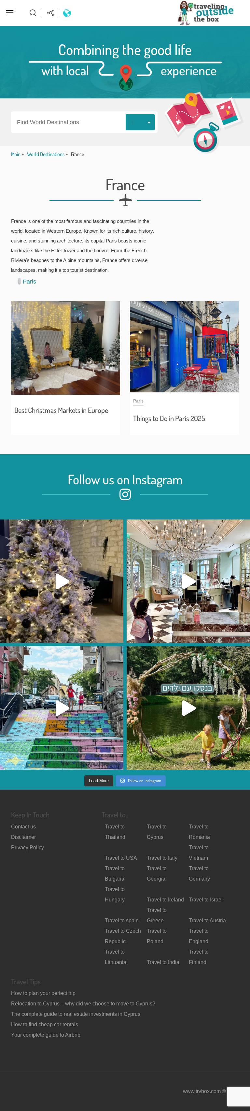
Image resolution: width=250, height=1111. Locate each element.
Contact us (23, 826)
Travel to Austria (207, 920)
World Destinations (45, 154)
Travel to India (163, 962)
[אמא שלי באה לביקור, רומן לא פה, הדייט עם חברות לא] (61, 581)
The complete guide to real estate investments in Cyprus (75, 1014)
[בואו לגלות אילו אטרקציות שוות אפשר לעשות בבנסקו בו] (188, 708)
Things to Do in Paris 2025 (169, 418)
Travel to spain (122, 920)
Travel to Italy (162, 858)
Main (16, 154)
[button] (84, 122)
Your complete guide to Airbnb (45, 1035)
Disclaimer (23, 837)
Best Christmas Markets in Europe (61, 410)
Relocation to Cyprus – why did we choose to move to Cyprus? (83, 1003)
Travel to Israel (206, 899)
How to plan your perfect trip (43, 993)
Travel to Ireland (165, 899)
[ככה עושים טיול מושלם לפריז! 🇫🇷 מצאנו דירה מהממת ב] (188, 581)
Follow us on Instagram (125, 479)
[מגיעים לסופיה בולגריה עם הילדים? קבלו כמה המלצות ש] (61, 708)
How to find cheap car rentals (44, 1024)
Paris (29, 281)
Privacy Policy (27, 847)
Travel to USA (121, 858)
